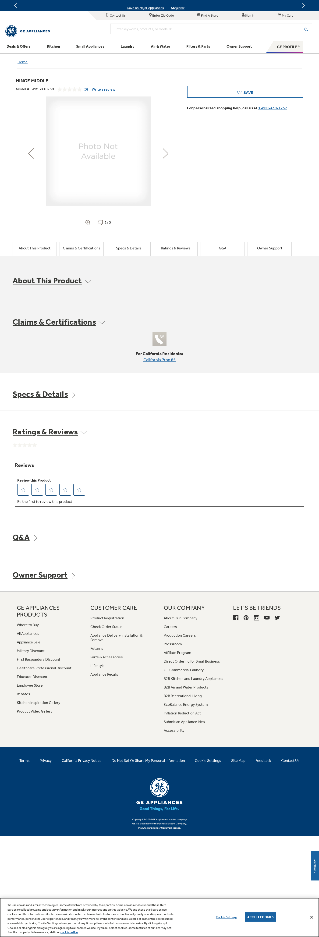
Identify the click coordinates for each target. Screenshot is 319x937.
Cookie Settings (226, 917)
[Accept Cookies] (311, 917)
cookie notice (69, 932)
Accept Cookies (260, 917)
